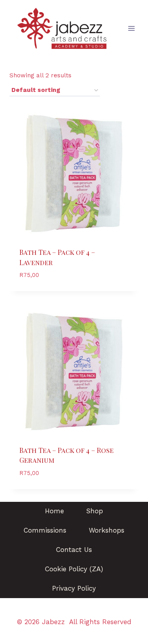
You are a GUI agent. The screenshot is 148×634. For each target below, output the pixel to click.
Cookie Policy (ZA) (74, 569)
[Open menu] (131, 28)
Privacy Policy (74, 588)
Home (54, 511)
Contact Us (74, 550)
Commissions (45, 530)
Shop (94, 511)
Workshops (106, 530)
